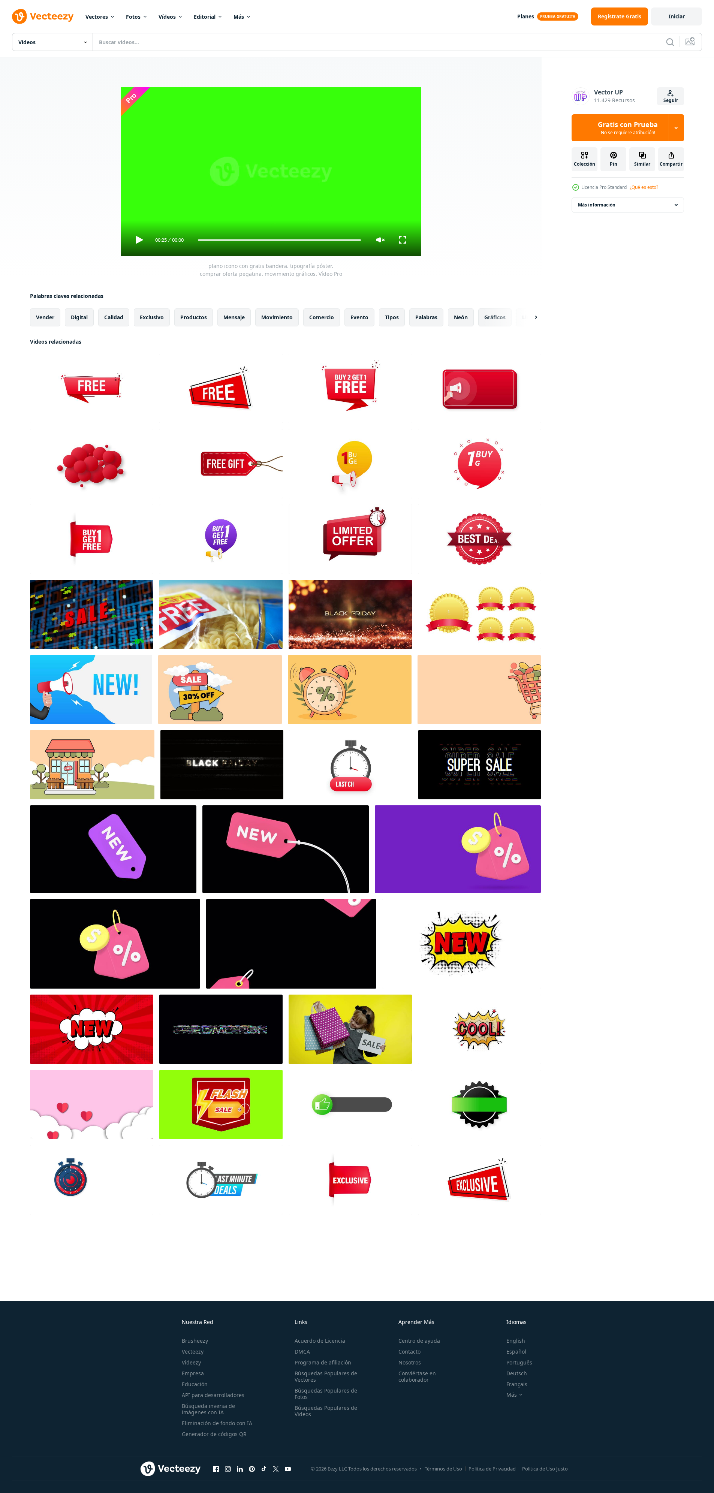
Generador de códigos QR (214, 1434)
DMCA (302, 1351)
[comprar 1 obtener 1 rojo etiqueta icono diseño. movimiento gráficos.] (350, 463)
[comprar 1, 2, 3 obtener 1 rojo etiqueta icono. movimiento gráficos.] (350, 388)
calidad (113, 317)
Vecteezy (193, 1351)
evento (359, 317)
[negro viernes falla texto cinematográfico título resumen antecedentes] (221, 764)
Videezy (191, 1362)
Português (519, 1362)
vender (45, 317)
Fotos (133, 16)
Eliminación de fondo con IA (217, 1423)
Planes (525, 16)
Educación (195, 1384)
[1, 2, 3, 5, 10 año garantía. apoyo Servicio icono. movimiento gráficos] (479, 614)
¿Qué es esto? (644, 187)
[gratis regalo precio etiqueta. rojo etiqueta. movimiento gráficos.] (221, 463)
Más (239, 16)
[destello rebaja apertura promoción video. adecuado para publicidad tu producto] (221, 1104)
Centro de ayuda (419, 1340)
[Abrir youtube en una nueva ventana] (288, 1469)
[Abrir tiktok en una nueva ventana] (264, 1469)
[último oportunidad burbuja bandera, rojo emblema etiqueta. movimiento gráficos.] (91, 463)
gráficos (495, 317)
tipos (392, 317)
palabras (426, 317)
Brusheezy (195, 1340)
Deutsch (516, 1373)
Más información (596, 205)
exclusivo (152, 317)
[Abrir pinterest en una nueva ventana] (252, 1469)
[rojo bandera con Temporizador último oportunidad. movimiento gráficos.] (350, 764)
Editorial (205, 16)
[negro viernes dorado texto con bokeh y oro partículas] (350, 614)
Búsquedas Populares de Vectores (326, 1376)
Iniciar (677, 16)
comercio (321, 317)
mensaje (234, 317)
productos (193, 317)
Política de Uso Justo (545, 1468)
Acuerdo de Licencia (320, 1340)
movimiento (277, 317)
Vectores (96, 16)
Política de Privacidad (492, 1468)
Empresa (193, 1373)
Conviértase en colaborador (417, 1376)
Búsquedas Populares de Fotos (326, 1393)
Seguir (670, 100)
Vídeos (167, 16)
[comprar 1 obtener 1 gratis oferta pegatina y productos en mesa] (221, 614)
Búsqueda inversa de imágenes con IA (208, 1409)
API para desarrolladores (213, 1395)
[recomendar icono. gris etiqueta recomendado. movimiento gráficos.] (350, 1104)
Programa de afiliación (323, 1362)
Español (516, 1351)
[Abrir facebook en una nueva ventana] (216, 1469)
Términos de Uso (443, 1468)
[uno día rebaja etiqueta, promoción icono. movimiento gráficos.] (91, 1180)
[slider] (279, 240)
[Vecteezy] (42, 16)
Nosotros (409, 1362)
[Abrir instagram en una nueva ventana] (228, 1469)
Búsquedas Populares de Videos (326, 1411)
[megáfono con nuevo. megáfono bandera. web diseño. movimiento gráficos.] (91, 689)
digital (79, 317)
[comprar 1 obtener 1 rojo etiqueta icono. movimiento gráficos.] (479, 463)
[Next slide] (530, 317)
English (515, 1340)
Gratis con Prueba (628, 128)
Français (516, 1384)
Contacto (409, 1351)
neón (461, 317)
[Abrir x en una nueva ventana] (276, 1469)
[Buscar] (670, 41)
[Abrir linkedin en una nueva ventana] (240, 1469)
